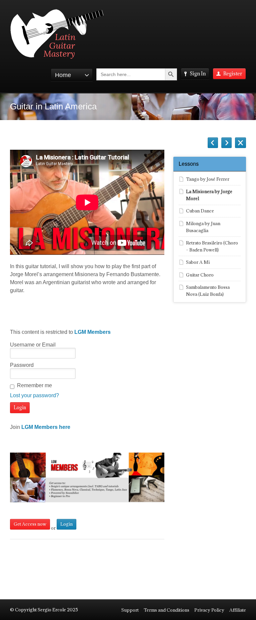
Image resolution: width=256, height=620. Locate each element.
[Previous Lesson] (213, 142)
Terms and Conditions (166, 610)
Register (232, 73)
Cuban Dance (200, 211)
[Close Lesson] (240, 142)
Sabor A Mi (198, 262)
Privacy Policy (209, 610)
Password (22, 365)
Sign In (198, 73)
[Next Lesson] (226, 142)
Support (130, 610)
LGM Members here (45, 427)
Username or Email (33, 345)
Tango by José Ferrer (207, 179)
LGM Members (92, 332)
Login (66, 524)
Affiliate (237, 610)
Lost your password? (34, 395)
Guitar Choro (200, 275)
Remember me (34, 385)
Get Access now (30, 524)
